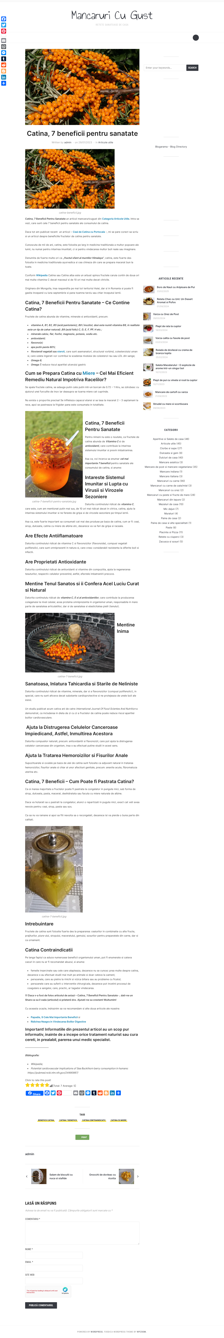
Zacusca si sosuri (169, 541)
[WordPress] (4, 47)
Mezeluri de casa (168, 504)
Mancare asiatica (169, 462)
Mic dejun (169, 508)
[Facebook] (4, 19)
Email (29, 1262)
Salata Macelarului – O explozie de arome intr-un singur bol (175, 366)
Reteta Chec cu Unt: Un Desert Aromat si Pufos (175, 301)
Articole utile (105, 142)
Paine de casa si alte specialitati (169, 522)
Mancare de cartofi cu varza (171, 392)
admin (67, 142)
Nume (29, 1249)
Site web (29, 1274)
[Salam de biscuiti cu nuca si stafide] (39, 1176)
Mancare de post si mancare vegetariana (168, 466)
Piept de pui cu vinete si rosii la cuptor (175, 380)
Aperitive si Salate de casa (168, 438)
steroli (61, 351)
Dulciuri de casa (168, 457)
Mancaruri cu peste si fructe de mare (168, 494)
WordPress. (97, 1332)
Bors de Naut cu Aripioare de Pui (176, 287)
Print (84, 1137)
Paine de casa (169, 518)
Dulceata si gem (169, 452)
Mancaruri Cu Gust (112, 15)
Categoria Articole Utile (115, 218)
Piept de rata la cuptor (168, 326)
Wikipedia (42, 275)
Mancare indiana (169, 471)
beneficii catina (46, 1120)
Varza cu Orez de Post (166, 314)
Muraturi (169, 513)
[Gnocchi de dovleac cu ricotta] (126, 1176)
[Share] (4, 83)
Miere (89, 373)
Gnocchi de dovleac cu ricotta (102, 1176)
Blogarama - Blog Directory (171, 146)
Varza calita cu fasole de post (172, 338)
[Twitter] (4, 25)
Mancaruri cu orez (169, 490)
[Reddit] (4, 65)
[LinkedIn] (4, 77)
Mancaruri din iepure (169, 499)
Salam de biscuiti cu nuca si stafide (61, 1176)
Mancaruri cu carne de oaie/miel (169, 485)
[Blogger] (4, 71)
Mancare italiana (169, 476)
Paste (169, 527)
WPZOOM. (142, 1332)
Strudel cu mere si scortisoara (170, 403)
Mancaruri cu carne (168, 480)
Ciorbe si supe (168, 448)
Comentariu (32, 1219)
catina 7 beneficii (68, 1120)
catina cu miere (118, 1120)
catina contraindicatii (93, 1120)
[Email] (4, 40)
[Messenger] (4, 53)
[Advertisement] (171, 108)
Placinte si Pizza (168, 532)
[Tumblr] (4, 59)
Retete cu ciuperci (169, 536)
